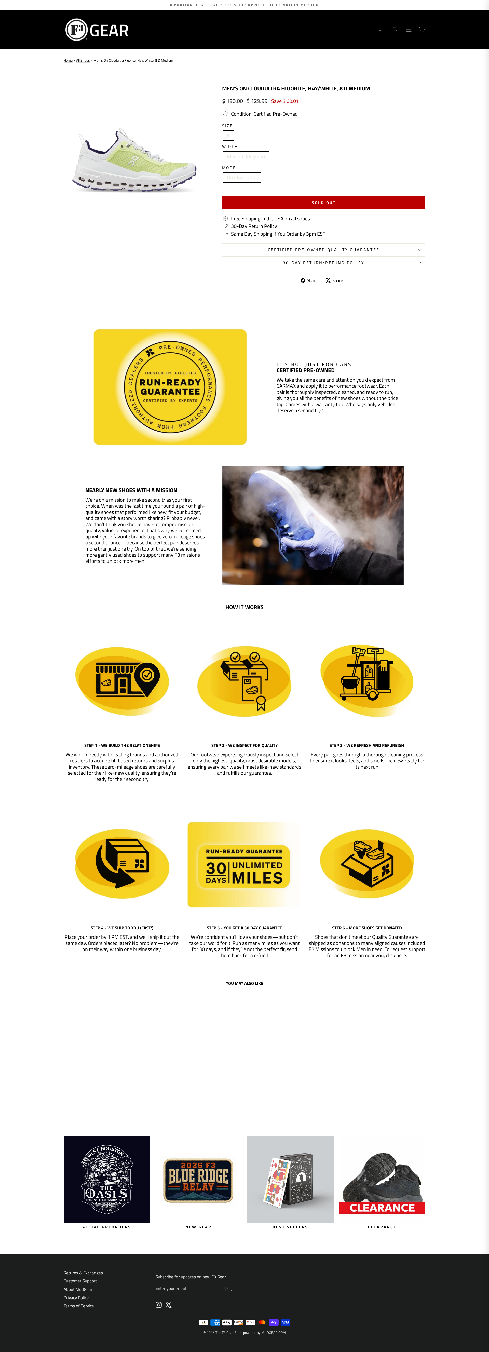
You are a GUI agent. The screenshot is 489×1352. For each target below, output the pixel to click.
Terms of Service (79, 1306)
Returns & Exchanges (83, 1272)
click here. (396, 955)
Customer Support (80, 1281)
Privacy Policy (76, 1297)
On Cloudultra (242, 177)
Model (230, 167)
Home (68, 60)
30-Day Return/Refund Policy (323, 263)
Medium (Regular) (246, 156)
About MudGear (78, 1289)
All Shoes (83, 60)
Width (230, 146)
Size (227, 125)
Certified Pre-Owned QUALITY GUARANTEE (323, 250)
